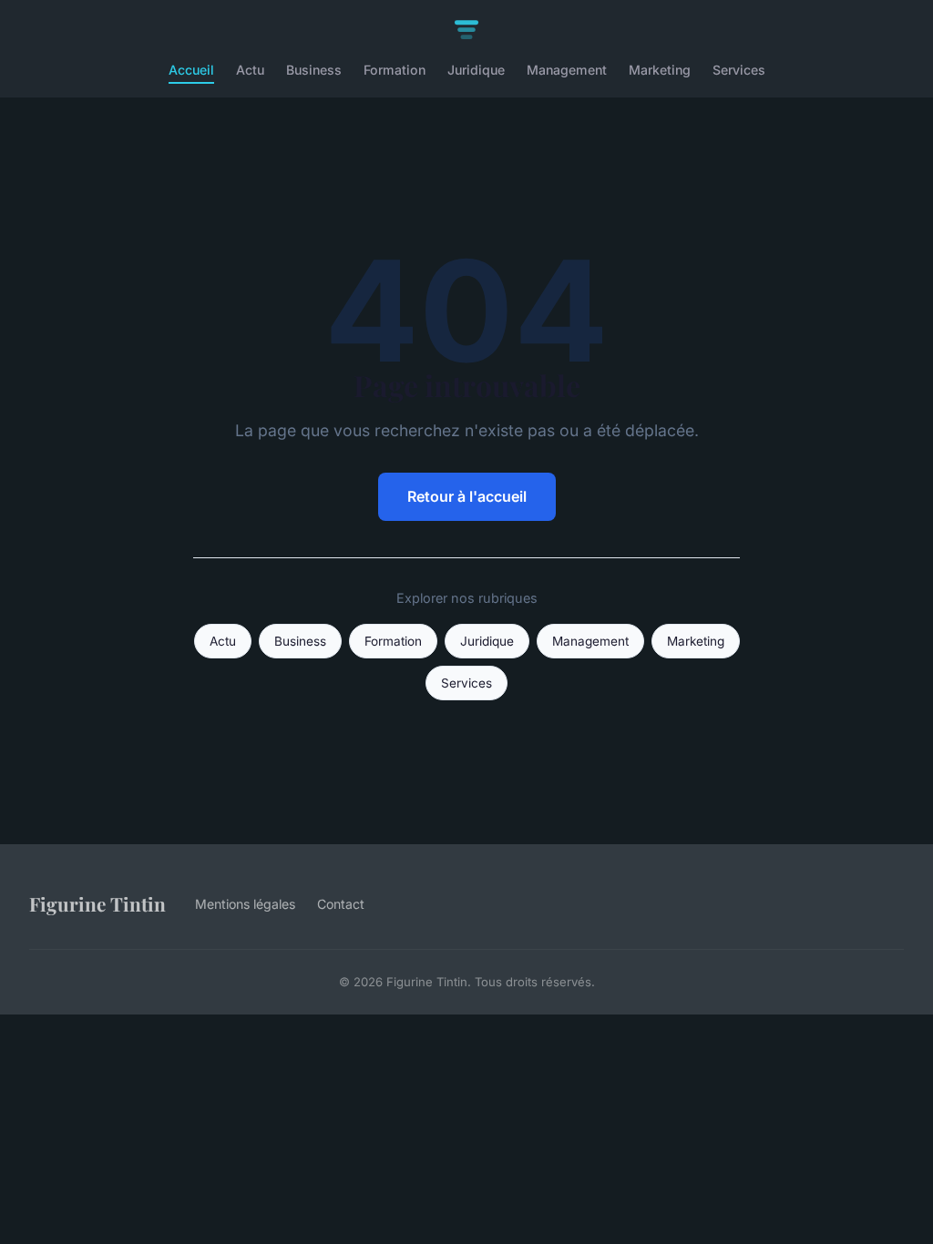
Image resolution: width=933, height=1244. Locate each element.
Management (567, 69)
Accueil (191, 69)
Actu (250, 69)
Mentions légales (245, 904)
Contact (340, 904)
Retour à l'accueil (467, 496)
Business (314, 69)
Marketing (660, 69)
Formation (394, 69)
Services (739, 69)
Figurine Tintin (97, 903)
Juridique (476, 69)
